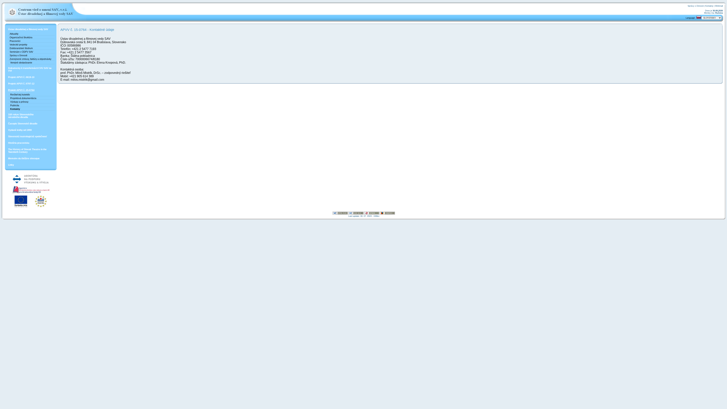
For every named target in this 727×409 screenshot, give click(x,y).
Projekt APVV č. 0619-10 (21, 77)
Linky (11, 165)
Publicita (14, 105)
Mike (377, 216)
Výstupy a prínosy (19, 102)
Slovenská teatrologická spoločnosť (27, 136)
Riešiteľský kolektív (20, 94)
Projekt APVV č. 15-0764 (21, 90)
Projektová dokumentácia (23, 98)
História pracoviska (18, 143)
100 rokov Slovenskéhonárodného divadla (21, 116)
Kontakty (709, 6)
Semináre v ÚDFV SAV (21, 52)
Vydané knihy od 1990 (20, 130)
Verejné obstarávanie (21, 62)
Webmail (719, 6)
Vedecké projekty (18, 44)
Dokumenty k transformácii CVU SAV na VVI (29, 69)
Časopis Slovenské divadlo (22, 123)
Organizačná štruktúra (21, 37)
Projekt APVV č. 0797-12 (21, 83)
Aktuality (14, 34)
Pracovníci (15, 41)
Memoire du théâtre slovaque (24, 158)
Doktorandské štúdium (21, 48)
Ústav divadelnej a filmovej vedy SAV (28, 29)
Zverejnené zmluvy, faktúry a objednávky (30, 59)
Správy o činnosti (696, 6)
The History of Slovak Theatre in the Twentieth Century (27, 150)
